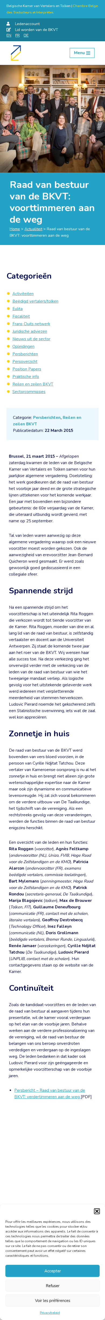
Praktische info (25, 376)
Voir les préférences (52, 1300)
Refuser (53, 1286)
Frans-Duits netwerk (31, 324)
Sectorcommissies (29, 391)
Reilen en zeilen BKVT (32, 384)
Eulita (17, 308)
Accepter (52, 1271)
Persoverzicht (24, 361)
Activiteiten (23, 293)
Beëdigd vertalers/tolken (35, 301)
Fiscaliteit (21, 316)
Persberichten (47, 417)
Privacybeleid (50, 1313)
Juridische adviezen (29, 331)
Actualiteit (33, 229)
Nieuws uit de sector (31, 339)
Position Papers (26, 369)
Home (15, 229)
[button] (97, 1211)
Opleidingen (23, 346)
